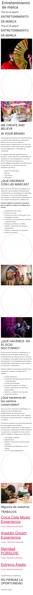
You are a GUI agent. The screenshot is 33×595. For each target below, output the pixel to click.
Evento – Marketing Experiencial (12, 542)
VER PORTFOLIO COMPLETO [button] (11, 576)
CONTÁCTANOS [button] (6, 590)
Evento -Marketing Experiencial (12, 526)
